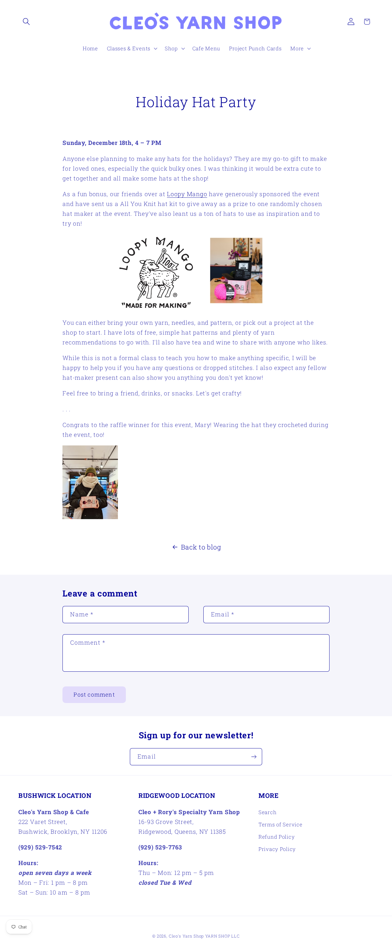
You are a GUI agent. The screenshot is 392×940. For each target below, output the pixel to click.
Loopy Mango (187, 194)
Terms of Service (280, 824)
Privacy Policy (277, 849)
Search (267, 812)
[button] (26, 22)
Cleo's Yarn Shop (186, 936)
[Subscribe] (254, 756)
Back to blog (201, 546)
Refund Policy (276, 836)
